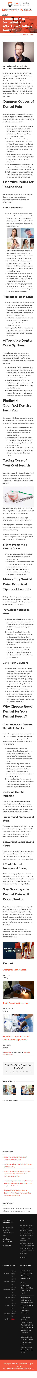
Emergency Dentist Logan (14, 970)
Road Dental (7, 1052)
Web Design (6, 1368)
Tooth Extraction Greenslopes (16, 1003)
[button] (4, 1089)
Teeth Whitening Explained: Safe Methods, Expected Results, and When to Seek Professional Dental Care (17, 1173)
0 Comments (9, 1054)
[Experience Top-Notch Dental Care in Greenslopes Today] (18, 1015)
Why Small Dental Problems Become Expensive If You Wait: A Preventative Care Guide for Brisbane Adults (17, 1193)
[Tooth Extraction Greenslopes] (18, 982)
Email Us (8, 1245)
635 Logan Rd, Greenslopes (12, 10)
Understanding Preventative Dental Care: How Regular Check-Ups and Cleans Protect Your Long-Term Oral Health (18, 1183)
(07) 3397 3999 (28, 10)
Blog (25, 1052)
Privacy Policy (20, 1368)
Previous (25, 34)
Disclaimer (28, 1368)
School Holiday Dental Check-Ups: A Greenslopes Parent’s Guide (27, 1274)
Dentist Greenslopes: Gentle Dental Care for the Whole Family (27, 1288)
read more (23, 1257)
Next (31, 34)
